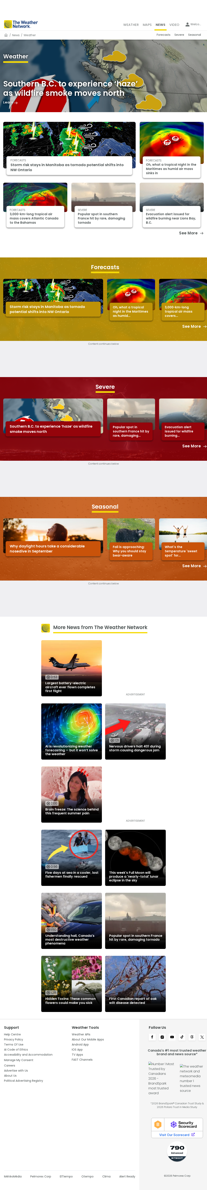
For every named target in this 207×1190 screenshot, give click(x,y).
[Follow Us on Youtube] (172, 1037)
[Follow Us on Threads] (192, 1037)
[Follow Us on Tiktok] (182, 1037)
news (16, 35)
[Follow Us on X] (202, 1037)
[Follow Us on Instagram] (162, 1037)
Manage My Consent (18, 1060)
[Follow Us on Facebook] (152, 1037)
